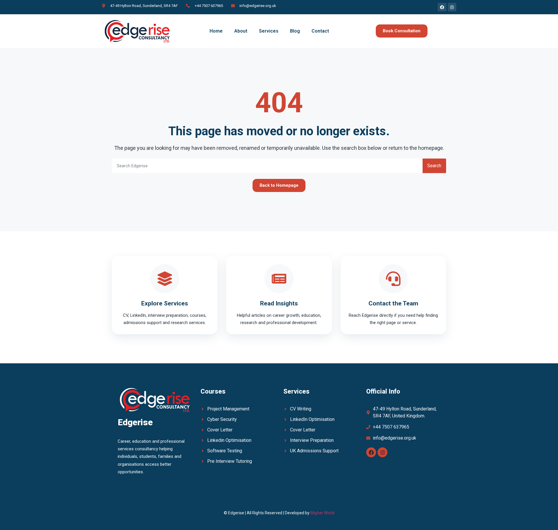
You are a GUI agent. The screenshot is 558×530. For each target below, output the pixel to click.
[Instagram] (382, 452)
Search (434, 165)
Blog (295, 31)
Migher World (322, 513)
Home (216, 31)
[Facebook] (371, 452)
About (240, 31)
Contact (320, 31)
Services (268, 31)
